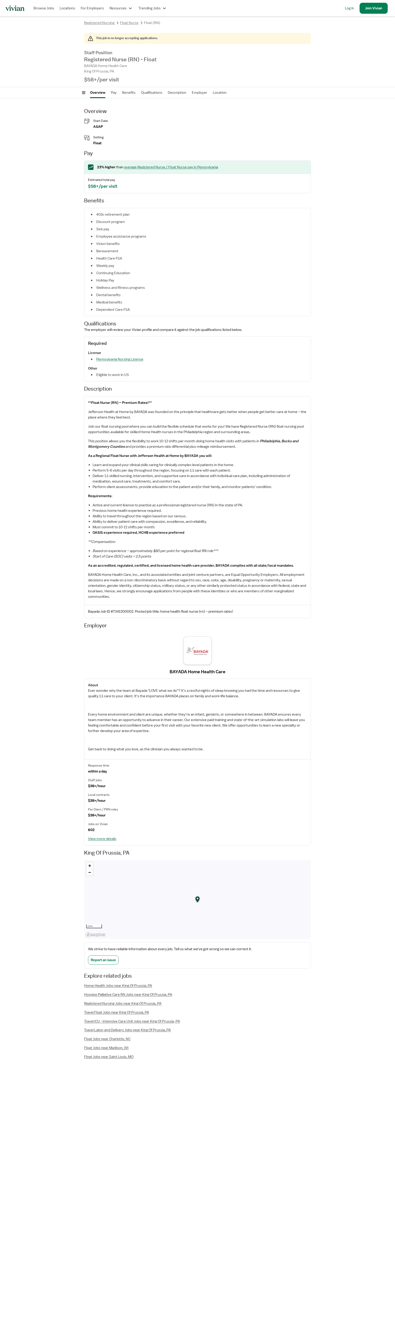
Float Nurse (129, 23)
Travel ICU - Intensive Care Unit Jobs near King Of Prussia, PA (132, 1021)
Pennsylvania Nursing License (119, 359)
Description (177, 92)
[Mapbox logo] (95, 934)
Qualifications (151, 92)
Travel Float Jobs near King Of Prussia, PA (116, 1012)
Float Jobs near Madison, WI (106, 1048)
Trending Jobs (150, 8)
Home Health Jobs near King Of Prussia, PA (118, 985)
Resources (118, 8)
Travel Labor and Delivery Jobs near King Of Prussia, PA (127, 1030)
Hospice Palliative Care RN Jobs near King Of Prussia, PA (128, 994)
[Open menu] (83, 92)
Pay (114, 92)
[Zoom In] (89, 865)
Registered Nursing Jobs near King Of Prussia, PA (122, 1003)
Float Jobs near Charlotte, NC (107, 1039)
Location (220, 92)
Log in (349, 8)
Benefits (129, 92)
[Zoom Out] (89, 872)
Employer (199, 92)
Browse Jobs (44, 8)
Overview (97, 92)
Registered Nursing (99, 23)
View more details (102, 839)
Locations (67, 8)
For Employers (92, 8)
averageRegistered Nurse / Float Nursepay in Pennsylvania (171, 167)
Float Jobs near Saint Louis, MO (108, 1056)
